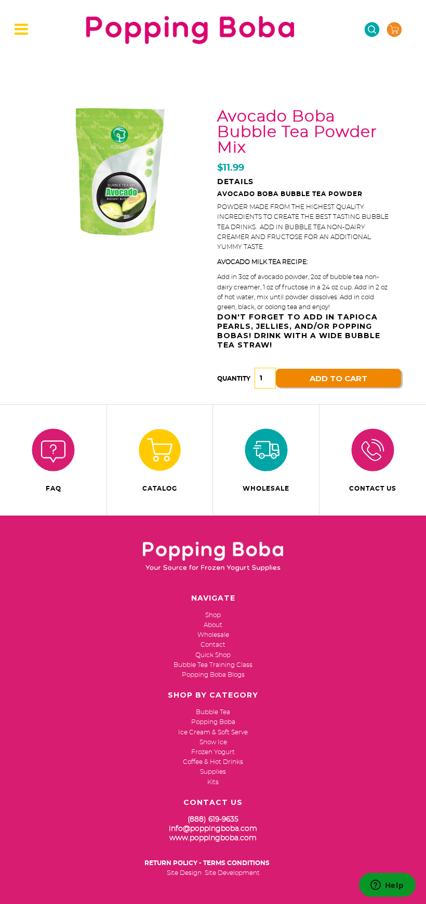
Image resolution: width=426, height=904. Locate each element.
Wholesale (266, 488)
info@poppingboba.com (213, 828)
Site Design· (185, 873)
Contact (213, 645)
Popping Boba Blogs (213, 675)
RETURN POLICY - (173, 863)
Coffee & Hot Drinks (213, 762)
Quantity (233, 378)
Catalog (159, 488)
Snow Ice (213, 742)
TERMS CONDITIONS (236, 863)
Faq (53, 488)
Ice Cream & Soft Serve (213, 732)
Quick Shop (213, 655)
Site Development (232, 873)
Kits (213, 782)
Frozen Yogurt (213, 752)
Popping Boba (213, 722)
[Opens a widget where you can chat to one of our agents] (387, 886)
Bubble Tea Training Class (213, 665)
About (213, 625)
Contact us (372, 488)
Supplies (213, 772)
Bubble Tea (213, 712)
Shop (213, 615)
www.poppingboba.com (213, 838)
